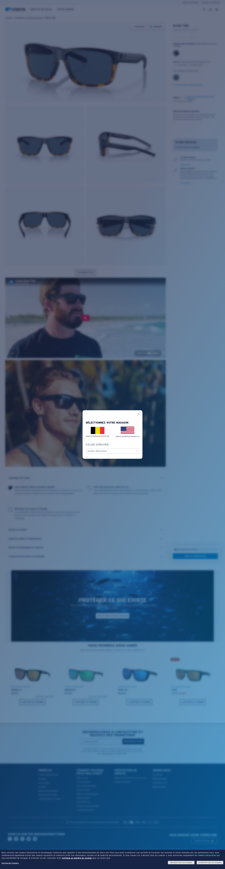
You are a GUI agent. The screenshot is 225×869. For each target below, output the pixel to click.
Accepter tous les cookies (210, 862)
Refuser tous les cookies (181, 862)
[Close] (138, 414)
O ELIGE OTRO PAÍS (97, 444)
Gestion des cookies (10, 863)
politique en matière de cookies (77, 858)
